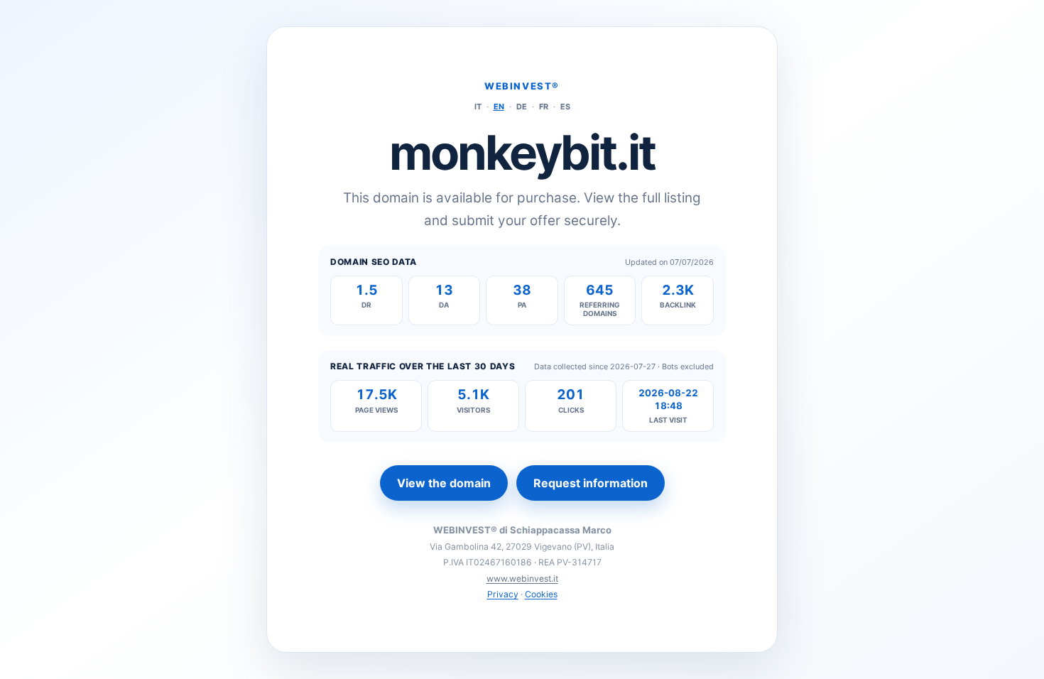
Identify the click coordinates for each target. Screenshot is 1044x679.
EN (499, 107)
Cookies (541, 594)
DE (521, 107)
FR (543, 107)
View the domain (444, 483)
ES (565, 107)
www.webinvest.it (522, 578)
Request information (590, 483)
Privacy (502, 594)
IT (478, 107)
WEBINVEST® (522, 86)
